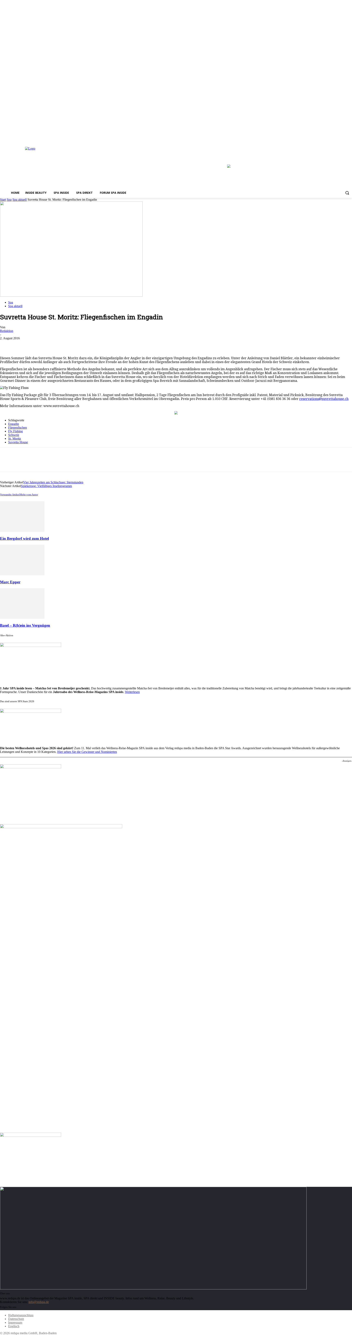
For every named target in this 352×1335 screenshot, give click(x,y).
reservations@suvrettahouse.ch (324, 399)
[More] (66, 344)
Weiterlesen (132, 692)
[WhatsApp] (50, 344)
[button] (347, 193)
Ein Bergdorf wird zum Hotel (24, 538)
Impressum (15, 1322)
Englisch (13, 1326)
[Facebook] (338, 138)
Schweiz (13, 435)
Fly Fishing (15, 431)
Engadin (13, 424)
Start (3, 199)
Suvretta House (18, 442)
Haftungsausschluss (20, 1315)
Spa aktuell (19, 199)
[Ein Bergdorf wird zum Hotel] (22, 530)
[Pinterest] (36, 344)
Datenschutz (16, 1319)
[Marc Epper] (22, 574)
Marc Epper (10, 582)
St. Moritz (14, 438)
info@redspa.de (39, 1302)
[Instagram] (344, 138)
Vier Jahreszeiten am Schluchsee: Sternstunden (53, 482)
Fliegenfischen (17, 427)
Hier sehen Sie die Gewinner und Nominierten (87, 751)
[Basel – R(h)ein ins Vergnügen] (22, 617)
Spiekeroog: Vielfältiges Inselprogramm (46, 486)
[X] (349, 138)
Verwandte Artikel (10, 494)
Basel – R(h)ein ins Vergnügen (25, 625)
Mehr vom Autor (29, 494)
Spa (9, 199)
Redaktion (6, 331)
